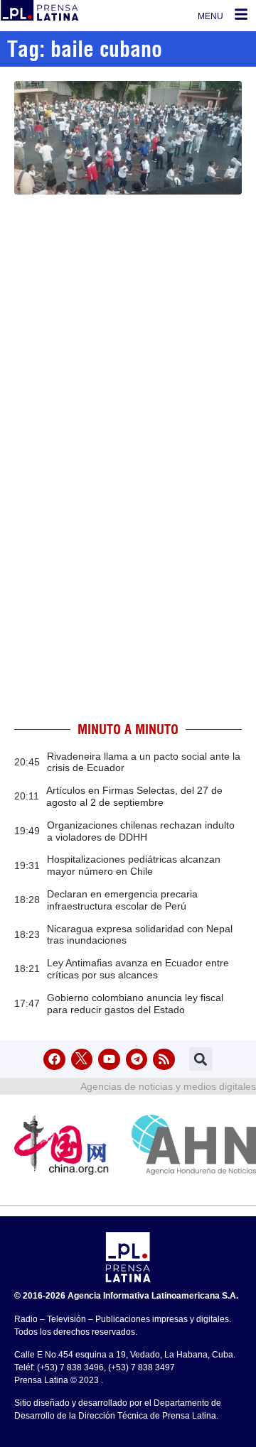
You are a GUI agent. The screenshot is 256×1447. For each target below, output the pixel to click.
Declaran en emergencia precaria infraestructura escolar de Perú (122, 900)
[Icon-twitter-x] (82, 1060)
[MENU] (241, 14)
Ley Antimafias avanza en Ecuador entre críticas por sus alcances (138, 969)
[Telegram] (137, 1060)
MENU (210, 16)
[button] (201, 1059)
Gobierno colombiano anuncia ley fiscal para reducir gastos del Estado (135, 1003)
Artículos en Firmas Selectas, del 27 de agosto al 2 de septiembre (134, 796)
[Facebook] (54, 1060)
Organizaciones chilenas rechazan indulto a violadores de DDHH (141, 831)
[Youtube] (109, 1060)
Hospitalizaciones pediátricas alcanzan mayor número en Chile (133, 865)
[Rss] (164, 1060)
